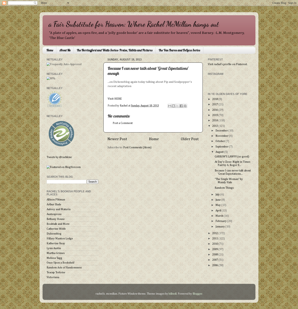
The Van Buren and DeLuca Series (179, 50)
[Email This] (170, 106)
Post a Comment (123, 123)
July (217, 194)
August (219, 152)
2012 (215, 233)
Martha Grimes (56, 253)
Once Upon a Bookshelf (60, 262)
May (218, 205)
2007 (215, 259)
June (218, 199)
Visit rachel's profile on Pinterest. (228, 64)
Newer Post (117, 139)
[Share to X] (177, 106)
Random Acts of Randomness (64, 267)
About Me (65, 50)
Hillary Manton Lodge (60, 238)
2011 (215, 238)
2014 (215, 120)
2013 (215, 126)
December (221, 130)
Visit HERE (115, 98)
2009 (215, 249)
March (219, 215)
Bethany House (56, 219)
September (222, 146)
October (220, 141)
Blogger (197, 293)
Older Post (190, 139)
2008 (215, 254)
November (222, 136)
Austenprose (54, 214)
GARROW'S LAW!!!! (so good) (232, 156)
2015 (215, 115)
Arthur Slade (54, 204)
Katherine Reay (56, 243)
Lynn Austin (54, 248)
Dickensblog (54, 233)
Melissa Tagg (54, 258)
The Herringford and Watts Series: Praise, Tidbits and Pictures (114, 50)
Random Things (224, 187)
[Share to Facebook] (181, 106)
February (221, 221)
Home (49, 50)
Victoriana (53, 277)
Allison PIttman (56, 199)
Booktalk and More (58, 224)
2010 (215, 243)
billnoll (173, 293)
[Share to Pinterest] (185, 106)
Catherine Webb (56, 228)
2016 (215, 110)
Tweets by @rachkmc (59, 157)
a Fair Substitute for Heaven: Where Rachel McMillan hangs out (134, 24)
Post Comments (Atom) (137, 147)
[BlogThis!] (174, 106)
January (220, 226)
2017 (215, 104)
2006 (215, 265)
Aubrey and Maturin (59, 209)
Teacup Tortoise (56, 272)
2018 (215, 99)
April (218, 210)
